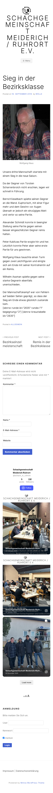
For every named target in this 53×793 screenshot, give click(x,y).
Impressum (8, 770)
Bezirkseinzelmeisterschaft (12, 342)
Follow (28, 488)
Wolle (39, 94)
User (5, 722)
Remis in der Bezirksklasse (40, 342)
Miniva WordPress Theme (32, 783)
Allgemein (16, 324)
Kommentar (9, 384)
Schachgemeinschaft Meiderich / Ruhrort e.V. (27, 34)
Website (6, 440)
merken (8, 738)
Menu (27, 60)
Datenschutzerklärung (27, 770)
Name (6, 420)
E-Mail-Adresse (11, 430)
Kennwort (8, 730)
